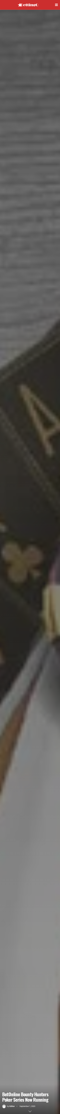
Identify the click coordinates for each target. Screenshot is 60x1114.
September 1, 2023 (27, 1106)
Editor (12, 1106)
